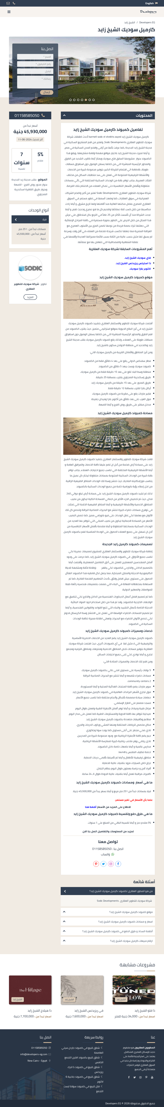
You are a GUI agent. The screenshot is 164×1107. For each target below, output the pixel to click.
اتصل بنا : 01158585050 (107, 849)
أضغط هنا (90, 806)
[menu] (9, 11)
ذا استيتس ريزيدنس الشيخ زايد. (133, 263)
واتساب (106, 854)
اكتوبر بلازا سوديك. (140, 268)
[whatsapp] (161, 571)
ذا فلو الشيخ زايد (145, 1010)
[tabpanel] (82, 70)
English (149, 3)
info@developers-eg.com (34, 1054)
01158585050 (27, 115)
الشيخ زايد (121, 999)
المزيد (30, 297)
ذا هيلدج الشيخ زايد (39, 1010)
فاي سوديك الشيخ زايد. (137, 257)
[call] (161, 564)
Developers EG (113, 1103)
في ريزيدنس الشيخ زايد (88, 1010)
